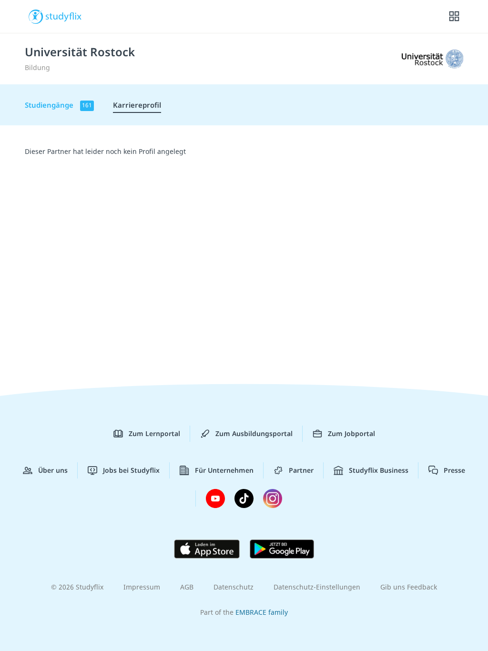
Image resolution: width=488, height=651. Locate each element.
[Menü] (454, 16)
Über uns (53, 470)
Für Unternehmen (224, 470)
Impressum (141, 586)
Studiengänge (58, 105)
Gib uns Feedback (408, 586)
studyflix (63, 16)
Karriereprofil (137, 105)
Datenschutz (234, 586)
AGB (186, 586)
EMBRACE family (261, 612)
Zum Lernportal (154, 433)
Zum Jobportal (351, 433)
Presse (454, 470)
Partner (301, 470)
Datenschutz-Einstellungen (317, 586)
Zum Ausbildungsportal (254, 433)
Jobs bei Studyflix (131, 470)
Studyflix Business (378, 470)
